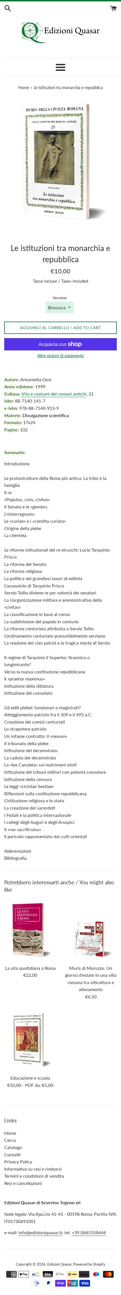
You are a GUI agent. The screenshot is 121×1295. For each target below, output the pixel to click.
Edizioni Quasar (59, 1264)
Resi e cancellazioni (23, 1183)
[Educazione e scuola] (30, 1039)
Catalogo (13, 1147)
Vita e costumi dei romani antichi (53, 393)
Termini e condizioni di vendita (34, 1175)
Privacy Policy (18, 1161)
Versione (60, 298)
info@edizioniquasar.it (40, 1232)
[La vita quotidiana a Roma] (30, 930)
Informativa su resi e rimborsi (33, 1168)
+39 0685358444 (89, 1232)
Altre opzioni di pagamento (60, 355)
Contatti (12, 1154)
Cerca (10, 1140)
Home (10, 1133)
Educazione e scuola (30, 1077)
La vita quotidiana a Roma (30, 968)
